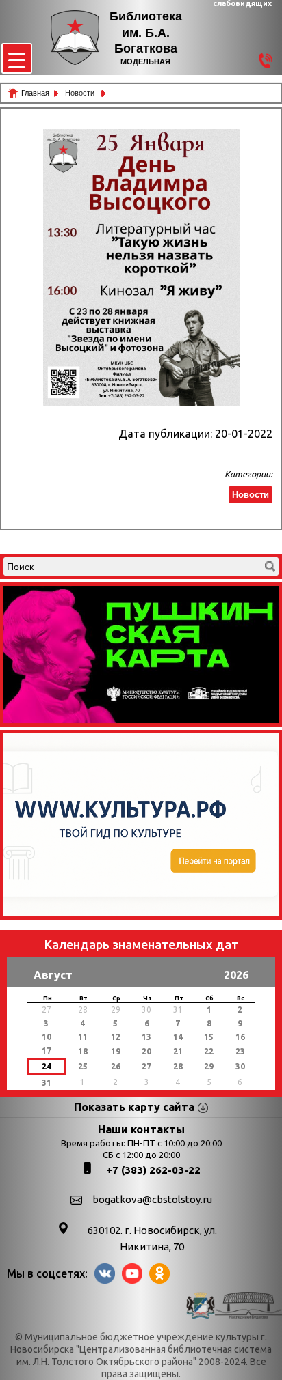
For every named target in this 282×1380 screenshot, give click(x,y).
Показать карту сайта (134, 1107)
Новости (81, 93)
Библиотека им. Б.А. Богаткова (146, 32)
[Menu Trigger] (16, 58)
